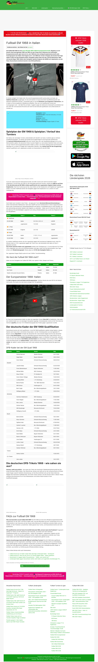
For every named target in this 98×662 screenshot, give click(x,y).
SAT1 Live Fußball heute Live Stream (79, 258)
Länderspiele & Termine (76, 305)
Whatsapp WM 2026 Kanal (58, 657)
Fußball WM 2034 (56, 648)
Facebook (34, 659)
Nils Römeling (34, 657)
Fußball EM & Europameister (57, 634)
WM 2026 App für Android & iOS (73, 657)
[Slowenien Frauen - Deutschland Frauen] (81, 226)
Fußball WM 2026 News (76, 284)
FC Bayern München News (77, 275)
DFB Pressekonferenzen (76, 302)
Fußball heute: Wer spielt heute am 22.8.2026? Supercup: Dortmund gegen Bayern (15, 596)
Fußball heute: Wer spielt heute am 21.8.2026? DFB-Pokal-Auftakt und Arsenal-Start (15, 602)
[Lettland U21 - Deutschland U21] (81, 235)
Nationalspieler (74, 307)
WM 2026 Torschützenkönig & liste (81, 614)
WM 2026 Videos (77, 616)
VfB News (72, 280)
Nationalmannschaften (57, 8)
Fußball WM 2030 (56, 646)
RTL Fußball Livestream (76, 256)
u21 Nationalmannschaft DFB (77, 309)
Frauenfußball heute (75, 291)
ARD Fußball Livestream (76, 252)
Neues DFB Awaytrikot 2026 (79, 603)
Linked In (51, 659)
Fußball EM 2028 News (57, 639)
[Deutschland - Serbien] (81, 201)
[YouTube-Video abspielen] (34, 79)
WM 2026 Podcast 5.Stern (79, 606)
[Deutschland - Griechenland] (81, 197)
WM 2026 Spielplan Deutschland (81, 597)
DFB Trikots (86, 8)
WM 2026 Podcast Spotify (60, 659)
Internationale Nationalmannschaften (80, 293)
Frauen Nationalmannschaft (77, 289)
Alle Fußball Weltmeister (57, 644)
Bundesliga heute (74, 273)
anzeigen (30, 47)
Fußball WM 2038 (56, 650)
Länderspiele (44, 8)
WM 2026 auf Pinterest (42, 659)
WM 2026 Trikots (74, 287)
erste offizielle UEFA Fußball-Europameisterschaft (36, 50)
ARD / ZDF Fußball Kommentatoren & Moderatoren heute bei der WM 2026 (37, 601)
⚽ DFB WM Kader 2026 (74, 8)
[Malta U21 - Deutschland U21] (81, 239)
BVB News (72, 277)
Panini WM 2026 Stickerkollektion (81, 608)
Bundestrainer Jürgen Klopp (77, 300)
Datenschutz (48, 657)
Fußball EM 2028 (54, 637)
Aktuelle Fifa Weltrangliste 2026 (36, 605)
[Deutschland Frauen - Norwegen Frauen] (81, 222)
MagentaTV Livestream (76, 261)
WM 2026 (34, 8)
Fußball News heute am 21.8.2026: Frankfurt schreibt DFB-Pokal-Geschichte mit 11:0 (15, 608)
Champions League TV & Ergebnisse (79, 282)
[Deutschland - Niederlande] (81, 213)
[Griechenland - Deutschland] (81, 205)
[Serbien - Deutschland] (81, 209)
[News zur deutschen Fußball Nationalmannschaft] (15, 3)
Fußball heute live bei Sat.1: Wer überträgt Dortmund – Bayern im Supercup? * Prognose (15, 591)
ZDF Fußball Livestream (76, 254)
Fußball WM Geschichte (56, 641)
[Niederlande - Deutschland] (81, 193)
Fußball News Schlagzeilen (35, 589)
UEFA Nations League (75, 296)
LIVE (26, 8)
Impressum (41, 657)
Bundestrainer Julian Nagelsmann (79, 298)
